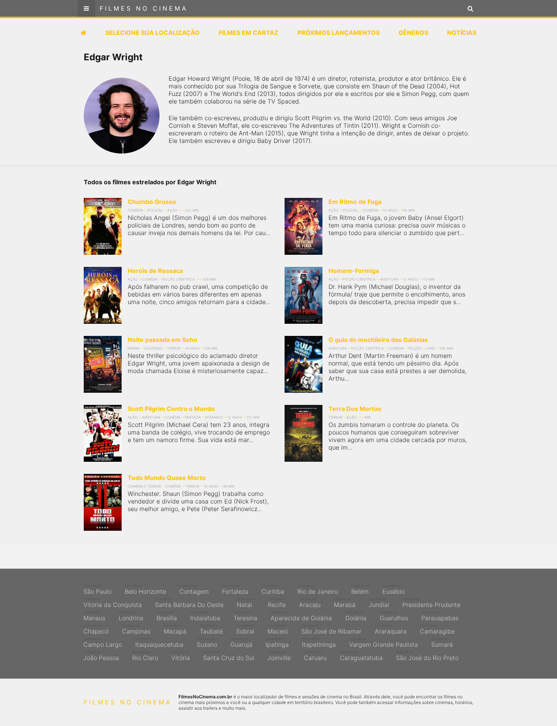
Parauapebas (439, 616)
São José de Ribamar (331, 629)
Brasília (166, 616)
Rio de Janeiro (317, 589)
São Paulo (97, 589)
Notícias (461, 32)
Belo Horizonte (145, 589)
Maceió (278, 629)
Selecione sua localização (152, 32)
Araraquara (391, 629)
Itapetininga (319, 642)
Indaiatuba (205, 616)
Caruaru (315, 656)
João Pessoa (101, 656)
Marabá (344, 602)
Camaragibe (437, 629)
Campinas (136, 629)
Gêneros (413, 32)
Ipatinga (277, 642)
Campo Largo (102, 642)
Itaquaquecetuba (159, 642)
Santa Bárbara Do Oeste (189, 602)
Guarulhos (394, 616)
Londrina (131, 616)
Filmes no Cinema (144, 8)
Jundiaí (379, 602)
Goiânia (355, 616)
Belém (360, 589)
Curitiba (272, 589)
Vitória (180, 656)
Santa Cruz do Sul (228, 656)
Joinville (279, 656)
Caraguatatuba (361, 656)
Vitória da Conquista (112, 602)
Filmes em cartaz (248, 32)
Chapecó (96, 629)
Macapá (175, 629)
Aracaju (310, 602)
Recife (277, 602)
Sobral (245, 629)
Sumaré (442, 642)
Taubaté (211, 629)
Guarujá (241, 642)
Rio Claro (145, 656)
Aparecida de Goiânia (301, 616)
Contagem (194, 589)
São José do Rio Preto (427, 656)
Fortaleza (235, 589)
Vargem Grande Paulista (383, 642)
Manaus (94, 616)
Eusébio (393, 589)
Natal (246, 602)
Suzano (207, 642)
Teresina (245, 616)
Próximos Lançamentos (338, 32)
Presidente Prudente (431, 602)
